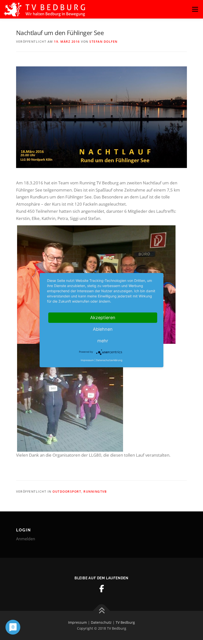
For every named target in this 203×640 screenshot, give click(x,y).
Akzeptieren (102, 317)
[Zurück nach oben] (101, 611)
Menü (195, 9)
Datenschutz (101, 622)
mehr (102, 340)
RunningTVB (95, 491)
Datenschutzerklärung (109, 360)
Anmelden (25, 539)
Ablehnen (103, 329)
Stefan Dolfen (103, 41)
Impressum (77, 622)
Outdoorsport (66, 491)
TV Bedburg (125, 622)
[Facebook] (101, 588)
